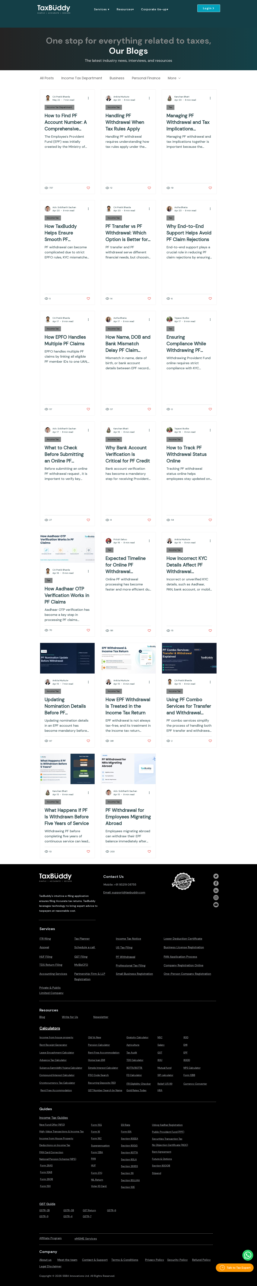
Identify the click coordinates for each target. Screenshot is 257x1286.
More (172, 78)
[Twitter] (216, 876)
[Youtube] (216, 904)
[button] (101, 9)
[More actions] (89, 98)
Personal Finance (146, 78)
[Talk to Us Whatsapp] (247, 1255)
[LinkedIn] (216, 890)
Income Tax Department (81, 78)
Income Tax (114, 107)
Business (117, 78)
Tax (170, 107)
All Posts (47, 78)
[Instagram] (216, 897)
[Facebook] (216, 883)
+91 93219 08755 (125, 885)
